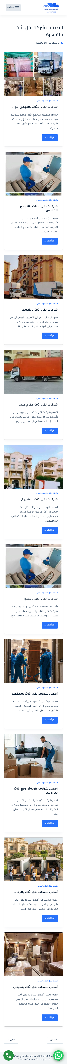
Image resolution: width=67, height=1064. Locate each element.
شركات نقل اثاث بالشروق (39, 499)
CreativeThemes (26, 1060)
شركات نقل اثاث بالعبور (41, 599)
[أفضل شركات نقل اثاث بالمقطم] (33, 661)
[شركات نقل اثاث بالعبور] (33, 566)
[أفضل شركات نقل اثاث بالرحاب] (33, 859)
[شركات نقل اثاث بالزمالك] (33, 277)
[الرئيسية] (61, 43)
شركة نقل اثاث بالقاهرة (47, 101)
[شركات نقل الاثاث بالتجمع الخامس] (33, 174)
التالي (12, 1040)
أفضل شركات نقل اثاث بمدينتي (35, 987)
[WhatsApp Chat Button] (58, 1055)
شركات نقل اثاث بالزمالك (40, 310)
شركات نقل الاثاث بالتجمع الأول (35, 107)
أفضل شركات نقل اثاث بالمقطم (35, 694)
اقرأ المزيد (48, 136)
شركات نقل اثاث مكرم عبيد (38, 405)
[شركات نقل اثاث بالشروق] (33, 467)
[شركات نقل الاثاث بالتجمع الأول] (33, 74)
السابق (53, 1040)
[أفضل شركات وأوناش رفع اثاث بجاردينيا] (33, 756)
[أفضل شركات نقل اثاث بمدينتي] (33, 954)
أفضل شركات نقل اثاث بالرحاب (35, 892)
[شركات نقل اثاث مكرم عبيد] (33, 372)
